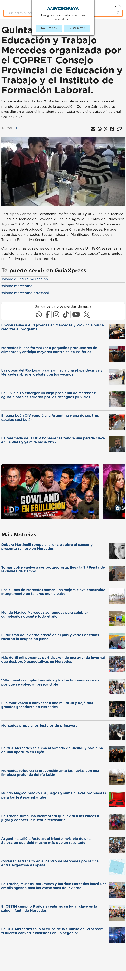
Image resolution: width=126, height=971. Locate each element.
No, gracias (49, 28)
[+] (16, 128)
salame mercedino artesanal (25, 293)
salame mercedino (16, 286)
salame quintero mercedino (24, 279)
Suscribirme (77, 28)
